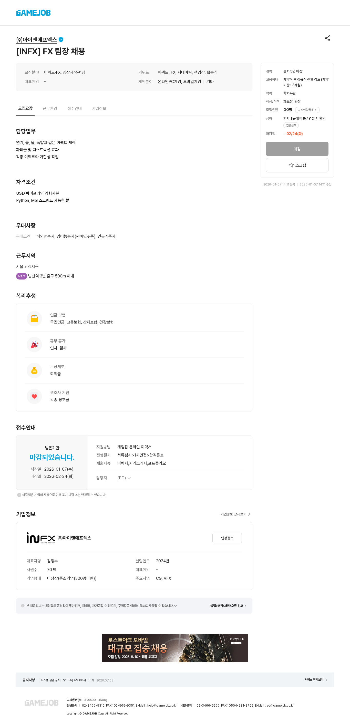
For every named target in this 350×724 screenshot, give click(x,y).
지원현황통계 (305, 110)
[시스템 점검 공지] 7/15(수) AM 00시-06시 (77, 680)
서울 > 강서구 (27, 266)
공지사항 (29, 680)
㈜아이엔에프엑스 (36, 39)
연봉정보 (227, 538)
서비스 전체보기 (314, 679)
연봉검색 (291, 125)
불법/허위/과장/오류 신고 (226, 606)
